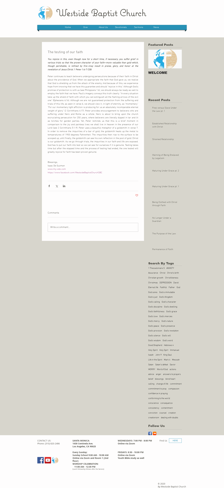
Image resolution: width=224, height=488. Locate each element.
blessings (159, 379)
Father (172, 287)
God (178, 287)
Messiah (176, 360)
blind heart (170, 379)
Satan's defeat (161, 364)
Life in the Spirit (155, 360)
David (175, 282)
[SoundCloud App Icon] (154, 433)
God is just (152, 297)
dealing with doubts (169, 417)
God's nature (167, 321)
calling (151, 384)
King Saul (167, 355)
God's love (153, 316)
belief (150, 379)
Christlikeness (171, 278)
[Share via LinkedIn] (64, 186)
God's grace (171, 311)
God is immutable (167, 292)
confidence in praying (158, 393)
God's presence (168, 326)
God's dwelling (170, 307)
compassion (173, 389)
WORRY (151, 369)
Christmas (153, 282)
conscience (153, 403)
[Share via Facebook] (49, 186)
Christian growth (155, 278)
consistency (153, 408)
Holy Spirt (163, 350)
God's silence (154, 335)
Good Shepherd (155, 345)
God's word (168, 340)
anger (158, 374)
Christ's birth (173, 273)
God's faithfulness (156, 311)
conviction (153, 413)
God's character (169, 302)
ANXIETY (170, 268)
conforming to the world (159, 398)
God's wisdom (154, 340)
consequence (166, 403)
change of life (162, 384)
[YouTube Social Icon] (48, 460)
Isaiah (151, 355)
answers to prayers (172, 374)
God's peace (153, 326)
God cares (152, 292)
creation (172, 413)
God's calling (154, 302)
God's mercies (165, 316)
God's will (166, 335)
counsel (163, 413)
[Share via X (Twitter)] (56, 186)
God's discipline (155, 307)
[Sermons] (55, 460)
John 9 (158, 355)
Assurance (153, 273)
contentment (167, 408)
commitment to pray (157, 389)
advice (151, 374)
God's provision (155, 331)
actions (173, 369)
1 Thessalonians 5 (156, 268)
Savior (173, 364)
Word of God (162, 369)
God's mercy (154, 321)
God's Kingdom (166, 297)
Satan (150, 364)
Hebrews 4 (169, 345)
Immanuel (174, 350)
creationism (153, 417)
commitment (176, 384)
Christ (162, 273)
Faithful (163, 287)
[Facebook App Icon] (150, 433)
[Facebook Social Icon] (40, 460)
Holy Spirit (153, 350)
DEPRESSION (166, 282)
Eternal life (153, 287)
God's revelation (171, 331)
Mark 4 (167, 360)
